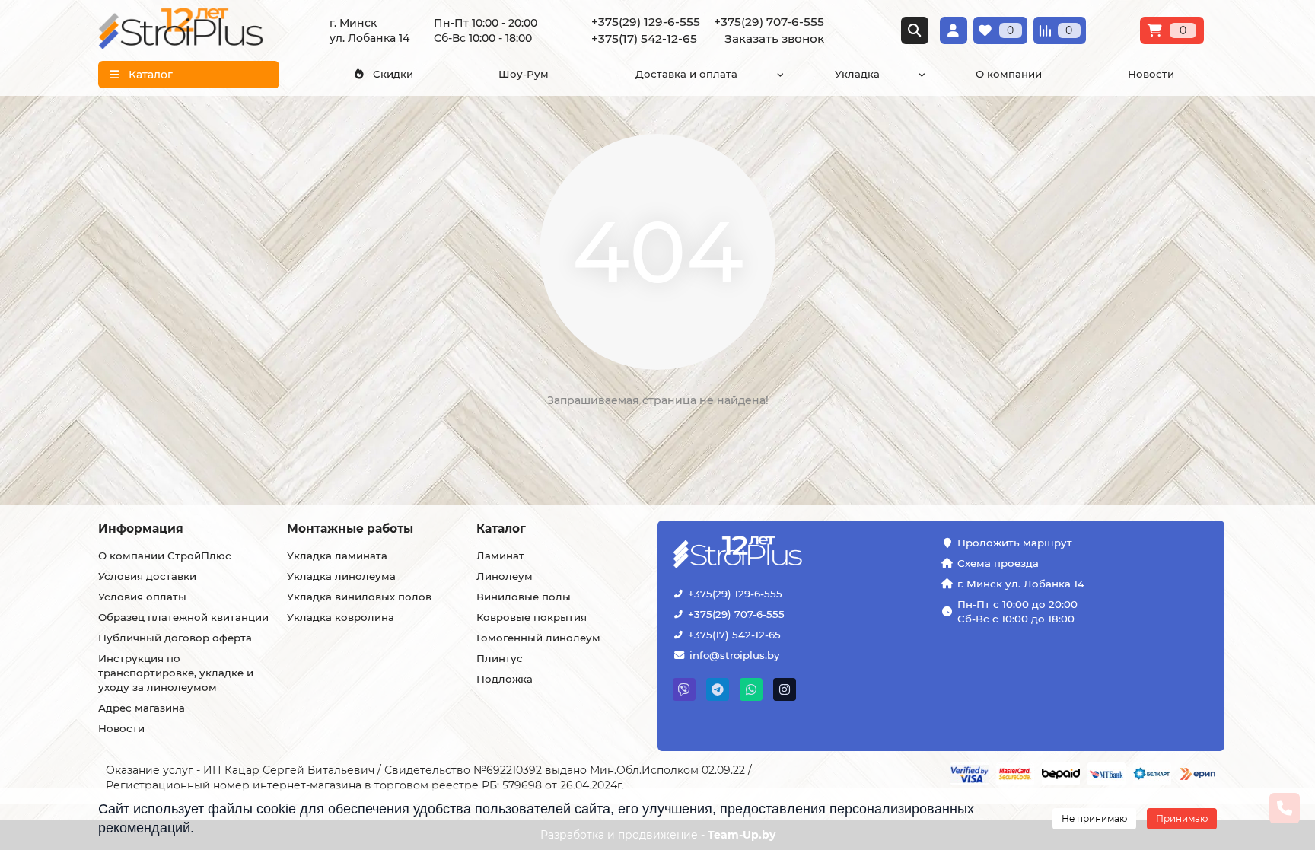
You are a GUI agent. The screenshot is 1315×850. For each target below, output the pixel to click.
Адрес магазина (141, 708)
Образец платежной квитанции (183, 617)
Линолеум (504, 576)
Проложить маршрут (1014, 542)
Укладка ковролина (340, 617)
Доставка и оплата (686, 74)
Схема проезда (998, 563)
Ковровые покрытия (531, 617)
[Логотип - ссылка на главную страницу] (784, 553)
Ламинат (500, 555)
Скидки (393, 74)
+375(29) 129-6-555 (735, 593)
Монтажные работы (350, 528)
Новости (1151, 74)
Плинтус (499, 658)
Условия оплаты (142, 597)
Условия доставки (147, 576)
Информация (140, 528)
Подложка (504, 679)
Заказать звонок (774, 38)
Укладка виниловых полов (359, 597)
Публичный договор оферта (175, 638)
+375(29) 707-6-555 (736, 614)
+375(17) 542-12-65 (734, 635)
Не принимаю (1094, 818)
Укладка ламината (337, 555)
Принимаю (1182, 818)
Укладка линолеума (341, 576)
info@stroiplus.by (734, 655)
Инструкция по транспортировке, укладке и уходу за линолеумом (175, 672)
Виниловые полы (523, 597)
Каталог (501, 528)
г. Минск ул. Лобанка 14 (1020, 584)
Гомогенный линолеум (538, 638)
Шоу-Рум (523, 74)
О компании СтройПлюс (164, 555)
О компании (1009, 74)
